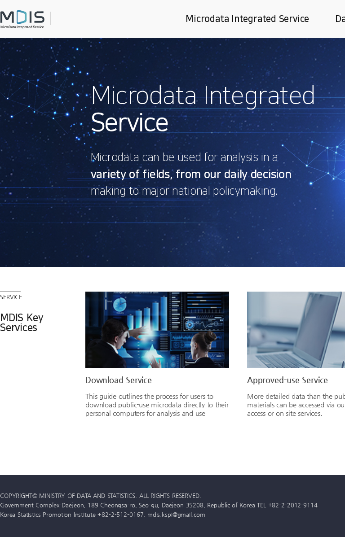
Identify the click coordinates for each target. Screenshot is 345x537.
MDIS (45, 19)
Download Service (118, 379)
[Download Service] (157, 330)
